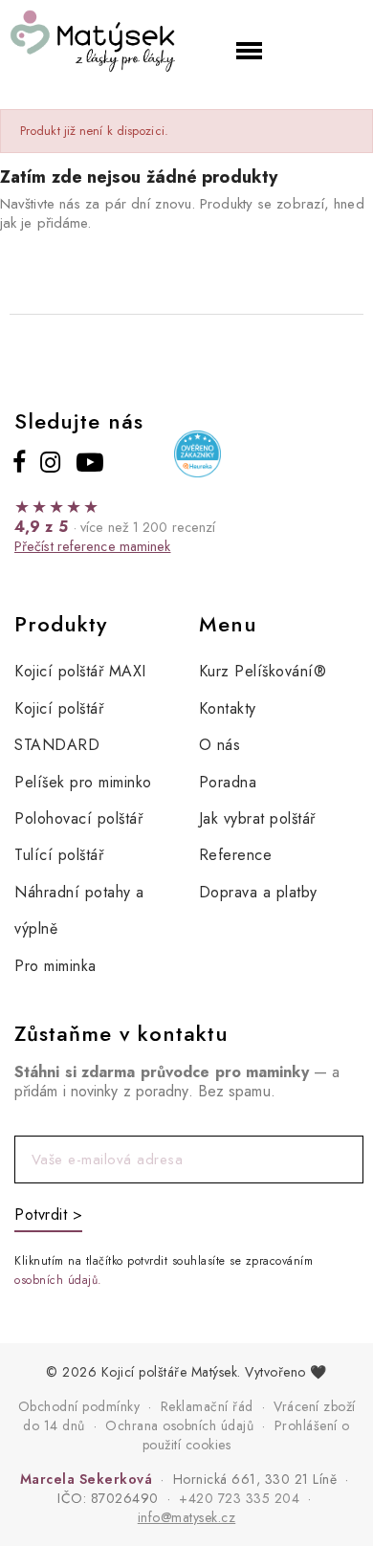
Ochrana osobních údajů (179, 1425)
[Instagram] (50, 463)
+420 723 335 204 (239, 1498)
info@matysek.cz (187, 1517)
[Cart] (327, 47)
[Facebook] (20, 463)
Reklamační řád (207, 1406)
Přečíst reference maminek (92, 546)
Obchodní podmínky (79, 1406)
